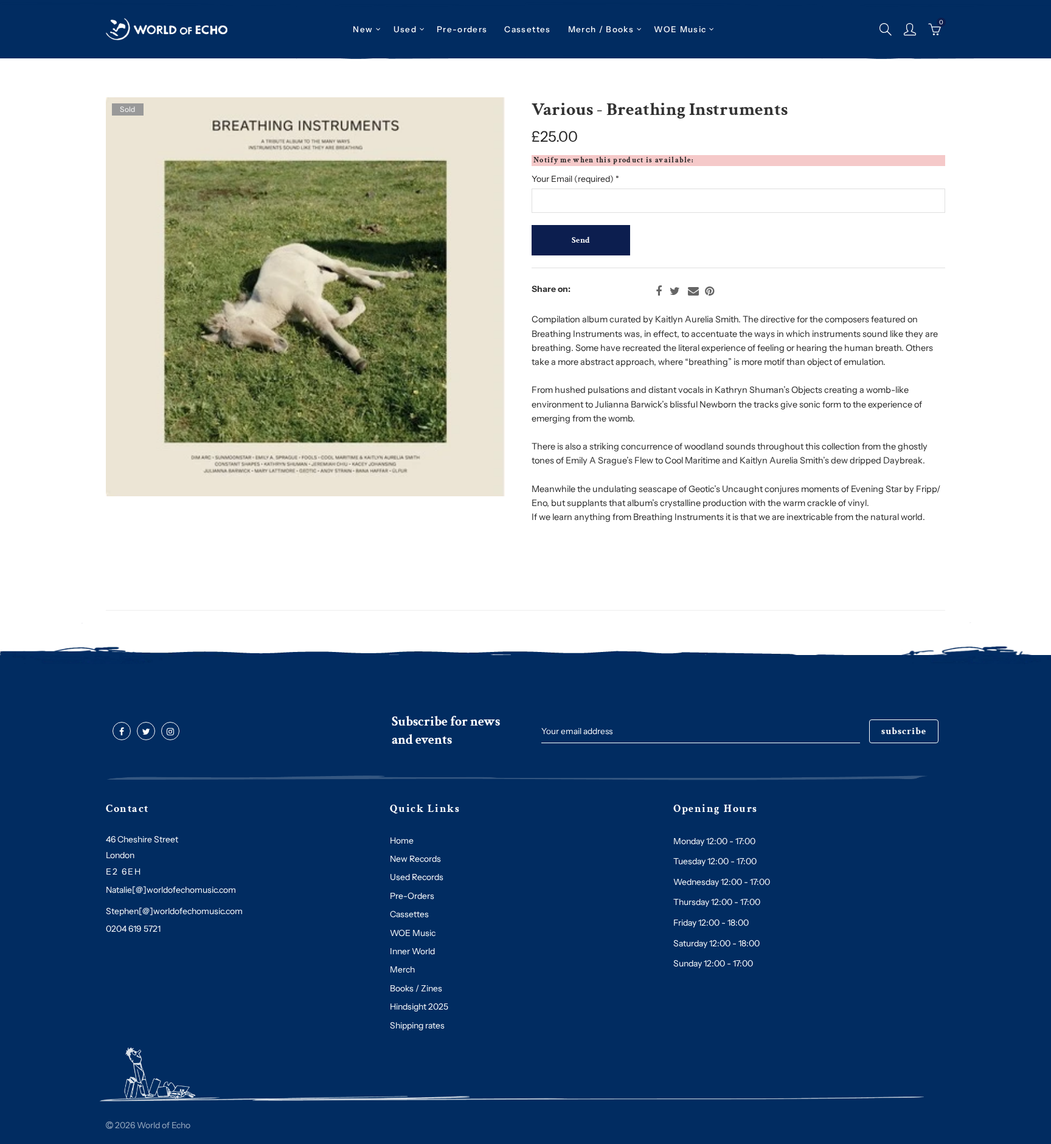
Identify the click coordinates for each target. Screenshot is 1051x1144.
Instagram (170, 732)
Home (402, 840)
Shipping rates (417, 1025)
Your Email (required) (575, 178)
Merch (402, 969)
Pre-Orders (412, 895)
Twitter (675, 291)
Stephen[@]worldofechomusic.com (174, 911)
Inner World (412, 951)
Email (693, 291)
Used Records (416, 877)
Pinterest (709, 291)
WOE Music (680, 29)
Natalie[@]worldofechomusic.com (171, 889)
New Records (415, 858)
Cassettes (409, 914)
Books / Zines (416, 988)
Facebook (659, 291)
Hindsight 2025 (419, 1006)
